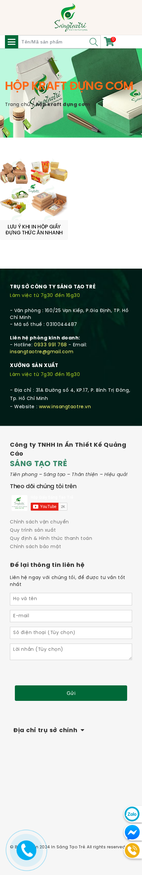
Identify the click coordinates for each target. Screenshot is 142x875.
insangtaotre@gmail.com (41, 352)
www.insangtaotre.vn (65, 407)
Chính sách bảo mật (35, 546)
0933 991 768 (50, 345)
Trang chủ (17, 104)
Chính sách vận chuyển (39, 522)
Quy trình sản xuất (33, 530)
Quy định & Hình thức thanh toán (51, 538)
